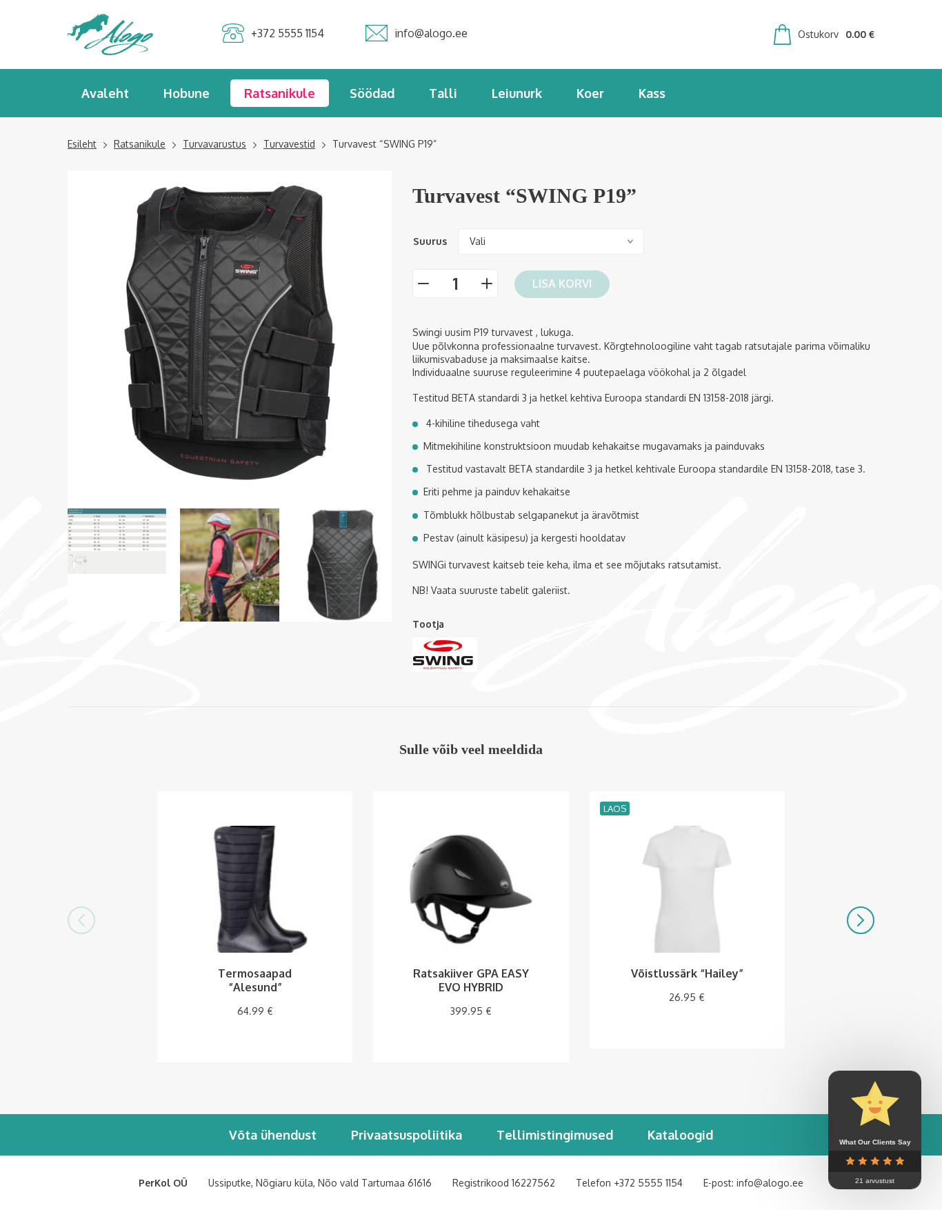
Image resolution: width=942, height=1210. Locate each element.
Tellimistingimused (555, 1134)
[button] (81, 920)
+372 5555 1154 (648, 1183)
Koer (590, 93)
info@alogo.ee (769, 1183)
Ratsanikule (279, 93)
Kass (652, 93)
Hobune (186, 93)
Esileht (82, 144)
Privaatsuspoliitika (406, 1134)
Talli (443, 93)
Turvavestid (289, 144)
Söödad (372, 93)
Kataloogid (680, 1134)
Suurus (430, 241)
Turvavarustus (214, 144)
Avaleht (105, 93)
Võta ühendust (273, 1134)
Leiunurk (517, 93)
